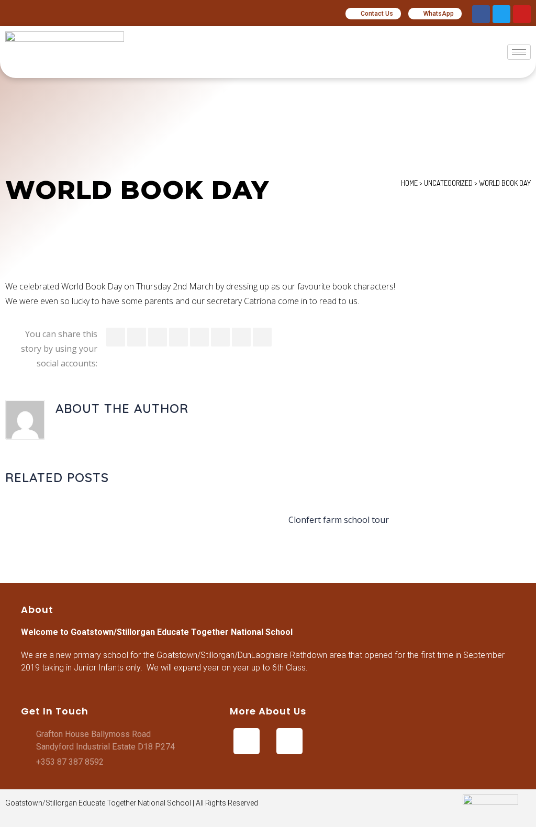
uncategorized (448, 182)
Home (409, 182)
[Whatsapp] (289, 741)
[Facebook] (481, 14)
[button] (373, 13)
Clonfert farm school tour (338, 520)
